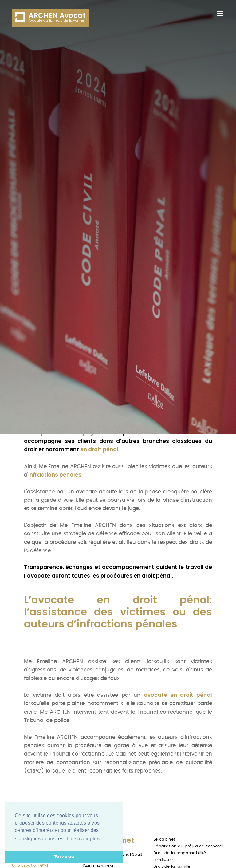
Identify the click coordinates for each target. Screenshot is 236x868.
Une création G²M (30, 866)
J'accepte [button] (63, 856)
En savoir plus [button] (83, 838)
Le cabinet (164, 840)
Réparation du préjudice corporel (188, 846)
